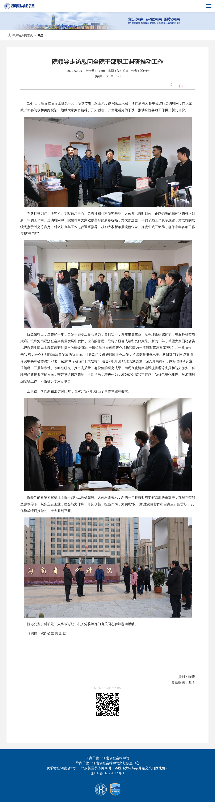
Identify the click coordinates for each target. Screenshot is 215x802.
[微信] (179, 86)
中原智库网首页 (22, 35)
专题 (40, 35)
